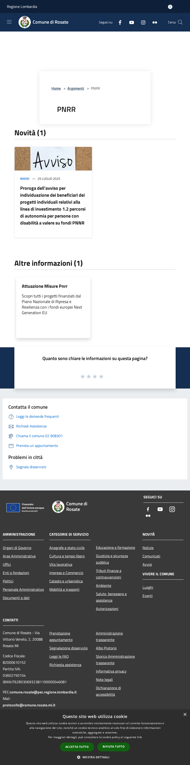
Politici (8, 581)
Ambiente (103, 585)
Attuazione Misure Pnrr (44, 286)
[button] (94, 757)
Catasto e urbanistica (66, 581)
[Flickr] (153, 22)
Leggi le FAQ (59, 656)
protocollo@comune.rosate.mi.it (29, 705)
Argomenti (75, 88)
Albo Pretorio (106, 648)
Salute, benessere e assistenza (111, 597)
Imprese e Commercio (66, 572)
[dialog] (95, 737)
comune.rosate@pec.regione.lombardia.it (43, 692)
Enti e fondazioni (16, 572)
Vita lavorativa (60, 564)
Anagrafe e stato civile (67, 547)
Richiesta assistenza (65, 664)
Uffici (7, 564)
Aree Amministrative (19, 556)
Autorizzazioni (107, 608)
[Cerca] (180, 22)
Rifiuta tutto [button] (114, 747)
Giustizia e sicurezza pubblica (112, 559)
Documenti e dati (16, 598)
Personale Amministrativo (23, 589)
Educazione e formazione (115, 547)
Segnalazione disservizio (68, 648)
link (139, 737)
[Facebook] (118, 22)
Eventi (147, 595)
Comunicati (151, 556)
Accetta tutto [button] (77, 747)
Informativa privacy (111, 671)
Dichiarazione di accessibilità (108, 691)
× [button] (185, 714)
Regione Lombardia (22, 6)
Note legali (104, 679)
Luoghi (147, 587)
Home (56, 88)
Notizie (148, 547)
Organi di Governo (17, 547)
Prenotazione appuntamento (61, 636)
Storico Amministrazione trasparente (115, 660)
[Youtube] (129, 22)
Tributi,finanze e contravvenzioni (108, 574)
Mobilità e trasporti (64, 589)
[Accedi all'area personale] (170, 6)
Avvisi (24, 178)
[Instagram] (141, 22)
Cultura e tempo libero (67, 556)
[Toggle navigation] (9, 22)
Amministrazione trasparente (109, 636)
